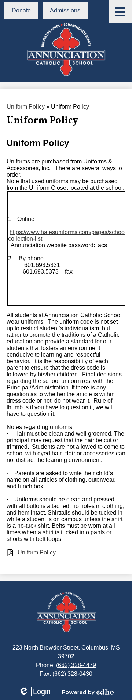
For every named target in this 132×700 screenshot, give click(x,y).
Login (34, 692)
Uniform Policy (26, 107)
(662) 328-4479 (76, 665)
